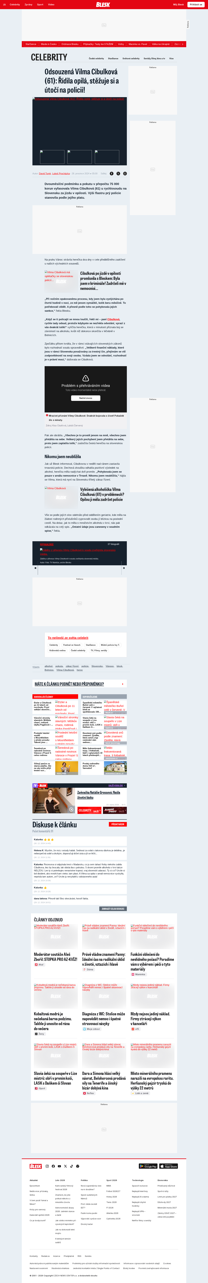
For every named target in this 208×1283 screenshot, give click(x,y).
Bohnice (49, 670)
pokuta (59, 666)
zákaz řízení (72, 666)
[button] (148, 1166)
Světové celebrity (131, 58)
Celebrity (53, 645)
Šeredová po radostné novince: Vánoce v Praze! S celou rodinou (42, 751)
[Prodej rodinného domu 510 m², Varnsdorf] (115, 768)
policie (84, 666)
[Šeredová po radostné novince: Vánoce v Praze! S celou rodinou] (66, 753)
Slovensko (97, 666)
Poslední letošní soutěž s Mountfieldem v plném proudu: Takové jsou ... (42, 737)
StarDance (113, 58)
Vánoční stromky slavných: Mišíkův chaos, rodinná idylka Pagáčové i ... (43, 721)
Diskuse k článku (54, 824)
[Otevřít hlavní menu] (4, 4)
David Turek (45, 173)
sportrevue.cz (112, 758)
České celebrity (96, 58)
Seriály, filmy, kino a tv (154, 58)
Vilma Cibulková (65, 670)
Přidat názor (117, 824)
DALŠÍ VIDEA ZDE (116, 785)
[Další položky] (182, 44)
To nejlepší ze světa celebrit (68, 637)
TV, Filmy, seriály (99, 650)
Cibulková (113, 319)
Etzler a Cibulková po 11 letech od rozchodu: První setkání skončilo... (42, 706)
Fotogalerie (47, 544)
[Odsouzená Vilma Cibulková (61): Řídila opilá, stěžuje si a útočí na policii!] (78, 98)
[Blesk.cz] (103, 4)
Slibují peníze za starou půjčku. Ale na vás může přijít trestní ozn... (42, 767)
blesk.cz (109, 713)
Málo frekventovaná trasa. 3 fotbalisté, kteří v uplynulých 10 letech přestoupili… (92, 751)
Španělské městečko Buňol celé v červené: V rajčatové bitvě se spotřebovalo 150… (92, 707)
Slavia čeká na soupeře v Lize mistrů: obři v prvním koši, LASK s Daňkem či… (92, 722)
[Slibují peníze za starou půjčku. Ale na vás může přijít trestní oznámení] (66, 768)
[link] (47, 1166)
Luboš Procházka (61, 173)
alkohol (48, 666)
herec (80, 670)
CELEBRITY (49, 57)
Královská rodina (57, 650)
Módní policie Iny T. (110, 645)
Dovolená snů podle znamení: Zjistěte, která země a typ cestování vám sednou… (92, 737)
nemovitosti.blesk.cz (114, 774)
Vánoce (110, 666)
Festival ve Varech (71, 645)
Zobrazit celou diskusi (113, 908)
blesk (119, 666)
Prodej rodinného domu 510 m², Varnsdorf (91, 765)
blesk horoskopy (113, 743)
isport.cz (109, 728)
